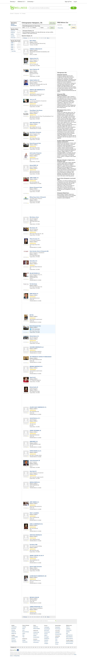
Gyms (23, 630)
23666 (12, 47)
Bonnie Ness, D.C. (33, 260)
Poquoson (13, 32)
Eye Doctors (13, 628)
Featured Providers (69, 641)
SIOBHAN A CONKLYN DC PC (36, 48)
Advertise (68, 631)
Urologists (46, 643)
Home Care (35, 633)
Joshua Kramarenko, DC (35, 460)
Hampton (23, 13)
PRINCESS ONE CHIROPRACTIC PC (37, 89)
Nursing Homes (36, 637)
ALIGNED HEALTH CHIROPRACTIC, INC (38, 576)
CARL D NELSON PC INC (35, 122)
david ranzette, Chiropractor (35, 153)
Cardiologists (46, 627)
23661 (12, 46)
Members (57, 637)
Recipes (56, 644)
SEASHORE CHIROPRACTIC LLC (37, 347)
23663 (12, 44)
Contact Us (68, 628)
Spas (23, 635)
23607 (12, 49)
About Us (68, 626)
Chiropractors (14, 626)
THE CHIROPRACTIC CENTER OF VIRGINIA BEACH (40, 356)
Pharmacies (13, 640)
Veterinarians (13, 641)
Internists (46, 633)
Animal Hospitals (14, 636)
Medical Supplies (36, 628)
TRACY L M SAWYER (34, 513)
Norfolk (12, 34)
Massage (13, 630)
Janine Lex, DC (33, 99)
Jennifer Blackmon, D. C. (35, 418)
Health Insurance (36, 640)
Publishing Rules (69, 635)
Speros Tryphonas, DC (34, 69)
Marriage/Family (58, 634)
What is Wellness (69, 636)
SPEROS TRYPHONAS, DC (35, 430)
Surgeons (46, 641)
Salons (23, 633)
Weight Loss (13, 633)
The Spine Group (33, 283)
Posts (56, 639)
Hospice (34, 635)
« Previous (25, 38)
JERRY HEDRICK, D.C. (34, 502)
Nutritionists (13, 631)
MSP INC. (32, 315)
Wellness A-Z (21, 1)
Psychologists (57, 628)
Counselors (57, 632)
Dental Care (24, 638)
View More (13, 51)
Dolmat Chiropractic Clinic (35, 143)
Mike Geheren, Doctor (34, 217)
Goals (56, 640)
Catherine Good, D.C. (34, 58)
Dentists (23, 640)
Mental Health (58, 625)
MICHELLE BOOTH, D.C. (35, 482)
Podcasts (57, 642)
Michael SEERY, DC (34, 165)
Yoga (23, 636)
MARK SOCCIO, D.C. (34, 293)
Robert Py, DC (33, 377)
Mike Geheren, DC (33, 227)
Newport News (13, 30)
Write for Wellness (69, 638)
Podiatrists (46, 640)
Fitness (23, 628)
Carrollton (13, 35)
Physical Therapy (25, 631)
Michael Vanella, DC (34, 387)
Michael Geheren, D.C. (34, 336)
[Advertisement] (35, 18)
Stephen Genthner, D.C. (35, 80)
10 (45, 38)
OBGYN (45, 635)
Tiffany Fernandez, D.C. (35, 238)
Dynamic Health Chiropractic (36, 566)
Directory (12, 1)
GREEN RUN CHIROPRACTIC (36, 535)
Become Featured (69, 643)
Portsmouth (13, 37)
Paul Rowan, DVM (33, 544)
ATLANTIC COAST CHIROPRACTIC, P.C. (38, 407)
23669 (12, 42)
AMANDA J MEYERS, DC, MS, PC (37, 555)
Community (30, 1)
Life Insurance (36, 642)
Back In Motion (33, 40)
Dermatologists (47, 628)
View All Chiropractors (14, 25)
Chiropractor (16, 13)
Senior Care (35, 630)
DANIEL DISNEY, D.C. (34, 177)
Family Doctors (47, 632)
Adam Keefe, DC (33, 471)
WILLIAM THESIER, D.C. (35, 273)
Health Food (35, 626)
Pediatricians (46, 638)
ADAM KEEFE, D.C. (34, 441)
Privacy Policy (60, 27)
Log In (75, 1)
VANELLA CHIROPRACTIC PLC (36, 524)
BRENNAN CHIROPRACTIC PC (36, 366)
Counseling (57, 630)
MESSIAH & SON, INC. (34, 597)
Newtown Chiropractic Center (36, 187)
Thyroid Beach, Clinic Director (36, 110)
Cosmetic (24, 626)
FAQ (67, 633)
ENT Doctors (46, 630)
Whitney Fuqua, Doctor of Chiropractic (38, 197)
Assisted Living (36, 632)
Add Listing (52, 22)
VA (20, 13)
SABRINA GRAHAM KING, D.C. (36, 606)
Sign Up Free (68, 1)
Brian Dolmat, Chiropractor (35, 132)
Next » (48, 38)
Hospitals (13, 638)
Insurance (35, 639)
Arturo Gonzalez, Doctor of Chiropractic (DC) (39, 251)
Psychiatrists (57, 627)
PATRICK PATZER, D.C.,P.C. (35, 450)
